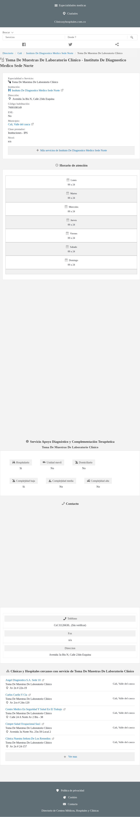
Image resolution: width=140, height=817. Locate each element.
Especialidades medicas (72, 5)
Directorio (8, 53)
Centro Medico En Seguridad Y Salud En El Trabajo (34, 709)
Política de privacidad (72, 790)
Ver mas (72, 756)
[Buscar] (132, 37)
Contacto (72, 804)
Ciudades (72, 13)
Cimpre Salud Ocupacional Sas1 (23, 723)
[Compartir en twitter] (70, 44)
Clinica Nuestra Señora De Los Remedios (28, 738)
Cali (20, 53)
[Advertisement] (70, 305)
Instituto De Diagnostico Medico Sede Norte (49, 53)
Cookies (72, 797)
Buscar (7, 32)
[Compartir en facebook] (23, 44)
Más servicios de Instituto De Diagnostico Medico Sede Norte (73, 150)
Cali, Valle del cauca (19, 124)
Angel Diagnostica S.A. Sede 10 (23, 680)
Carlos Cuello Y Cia (16, 694)
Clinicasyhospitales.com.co (70, 21)
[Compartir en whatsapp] (116, 44)
